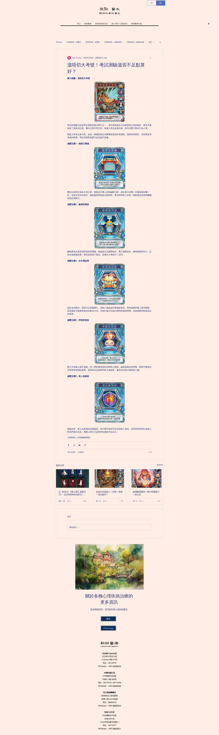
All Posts (59, 42)
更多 (150, 42)
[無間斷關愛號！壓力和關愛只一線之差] (146, 478)
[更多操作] (150, 57)
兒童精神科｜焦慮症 (92, 42)
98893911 (117, 728)
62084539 (117, 686)
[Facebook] (209, 24)
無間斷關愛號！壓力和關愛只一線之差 (146, 493)
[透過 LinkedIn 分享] (79, 445)
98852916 (117, 706)
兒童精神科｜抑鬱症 (73, 42)
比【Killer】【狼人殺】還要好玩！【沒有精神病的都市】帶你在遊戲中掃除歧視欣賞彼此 (72, 493)
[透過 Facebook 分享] (68, 445)
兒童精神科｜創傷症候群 (135, 42)
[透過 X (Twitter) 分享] (74, 445)
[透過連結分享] (85, 445)
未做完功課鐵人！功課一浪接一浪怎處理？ (109, 493)
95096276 (117, 666)
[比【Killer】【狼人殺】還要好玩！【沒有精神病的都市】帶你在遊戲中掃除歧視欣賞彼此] (72, 478)
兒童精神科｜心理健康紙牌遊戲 (79, 437)
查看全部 (160, 465)
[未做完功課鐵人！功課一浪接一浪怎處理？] (109, 478)
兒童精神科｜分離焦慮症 (113, 42)
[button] (160, 42)
